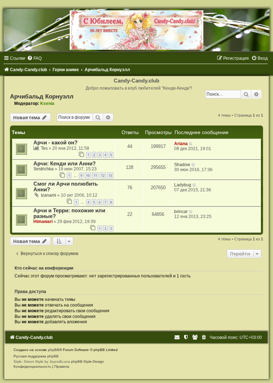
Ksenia (47, 103)
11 (95, 175)
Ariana (181, 143)
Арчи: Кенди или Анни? (64, 163)
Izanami (48, 195)
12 (103, 175)
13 (110, 175)
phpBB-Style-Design (87, 361)
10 (88, 175)
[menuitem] (34, 58)
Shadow (182, 164)
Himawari (43, 221)
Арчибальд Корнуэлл (42, 96)
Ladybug (182, 184)
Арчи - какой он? (55, 142)
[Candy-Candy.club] (136, 30)
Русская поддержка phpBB (36, 356)
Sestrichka (43, 168)
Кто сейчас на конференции (44, 268)
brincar (181, 211)
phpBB (53, 350)
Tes (44, 148)
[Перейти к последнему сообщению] (191, 143)
